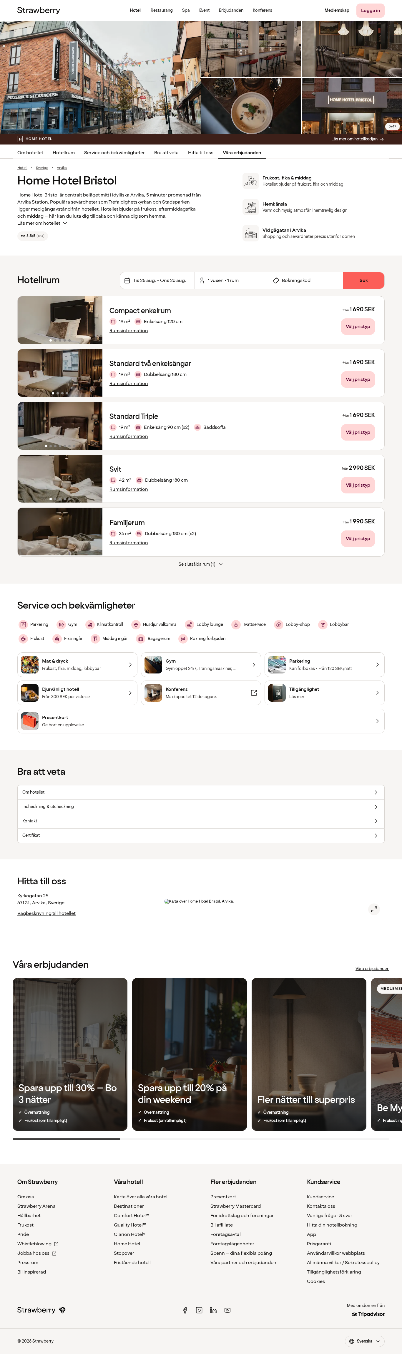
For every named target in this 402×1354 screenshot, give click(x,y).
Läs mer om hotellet (38, 223)
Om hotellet (30, 152)
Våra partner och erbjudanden (243, 1262)
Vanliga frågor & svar (329, 1215)
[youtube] (227, 1310)
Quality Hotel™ (130, 1225)
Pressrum (27, 1262)
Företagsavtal (225, 1234)
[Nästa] (94, 320)
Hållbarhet (29, 1215)
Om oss (25, 1197)
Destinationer (129, 1206)
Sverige (42, 168)
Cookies (316, 1281)
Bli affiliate (221, 1225)
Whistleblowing (34, 1244)
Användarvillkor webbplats (336, 1253)
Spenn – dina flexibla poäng (241, 1253)
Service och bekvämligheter (114, 152)
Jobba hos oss (33, 1253)
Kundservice (320, 1197)
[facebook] (185, 1310)
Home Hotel (127, 1244)
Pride (23, 1234)
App (311, 1234)
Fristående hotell (132, 1262)
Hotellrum (64, 152)
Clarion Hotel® (129, 1234)
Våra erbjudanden (242, 152)
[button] (60, 320)
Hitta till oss (200, 152)
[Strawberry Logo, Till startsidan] (38, 10)
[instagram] (199, 1310)
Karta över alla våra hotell (141, 1197)
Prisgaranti (319, 1244)
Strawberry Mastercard (235, 1206)
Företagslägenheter (232, 1244)
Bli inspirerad (31, 1272)
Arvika (62, 168)
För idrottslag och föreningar (242, 1215)
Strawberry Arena (36, 1206)
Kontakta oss (321, 1206)
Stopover (124, 1253)
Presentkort (223, 1197)
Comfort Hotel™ (131, 1215)
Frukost (25, 1225)
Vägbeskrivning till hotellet (46, 913)
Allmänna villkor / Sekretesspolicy (343, 1262)
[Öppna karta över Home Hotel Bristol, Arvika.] (374, 909)
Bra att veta (166, 152)
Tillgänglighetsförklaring (334, 1272)
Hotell (22, 168)
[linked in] (213, 1310)
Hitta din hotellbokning (332, 1225)
